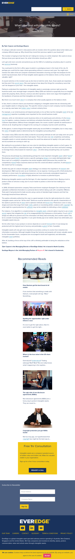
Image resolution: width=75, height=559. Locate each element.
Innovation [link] (21, 175)
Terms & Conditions (50, 533)
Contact (25, 533)
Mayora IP (40, 250)
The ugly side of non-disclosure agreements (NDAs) (34, 393)
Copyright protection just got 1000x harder (35, 431)
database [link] (65, 207)
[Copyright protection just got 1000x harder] (37, 418)
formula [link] (49, 224)
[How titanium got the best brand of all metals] (37, 272)
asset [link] (64, 112)
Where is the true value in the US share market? (36, 355)
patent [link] (45, 226)
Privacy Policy (66, 533)
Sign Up (24, 506)
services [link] (7, 64)
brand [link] (70, 156)
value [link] (22, 100)
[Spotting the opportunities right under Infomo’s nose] (37, 308)
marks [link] (31, 205)
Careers (15, 533)
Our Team (6, 533)
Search (28, 9)
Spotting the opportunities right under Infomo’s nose (36, 319)
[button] (68, 9)
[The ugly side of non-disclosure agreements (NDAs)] (37, 380)
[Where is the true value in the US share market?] (37, 342)
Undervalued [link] (36, 360)
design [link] (45, 158)
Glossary (35, 533)
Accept (47, 555)
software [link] (30, 207)
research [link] (63, 169)
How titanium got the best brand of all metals (36, 286)
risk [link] (72, 112)
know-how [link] (49, 203)
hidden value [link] (25, 108)
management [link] (6, 114)
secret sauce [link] (19, 83)
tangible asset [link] (41, 211)
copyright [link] (66, 205)
